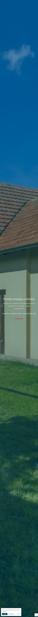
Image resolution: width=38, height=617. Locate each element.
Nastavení (18, 613)
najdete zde (4, 611)
